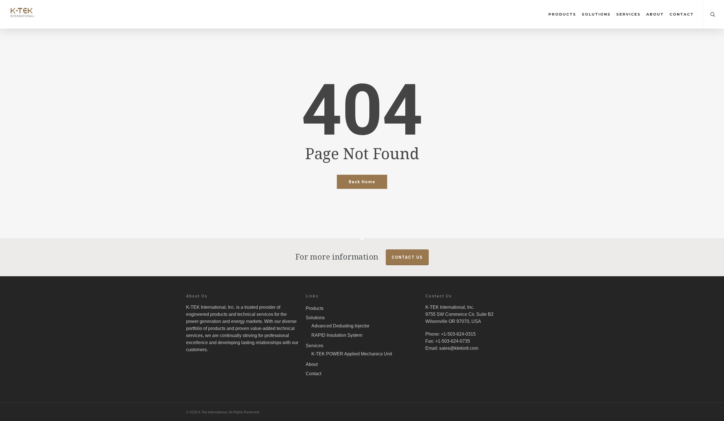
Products (562, 14)
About (655, 14)
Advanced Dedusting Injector (340, 325)
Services (628, 14)
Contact (681, 14)
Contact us (407, 257)
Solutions (596, 14)
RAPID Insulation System (336, 335)
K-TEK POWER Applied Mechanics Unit (351, 353)
